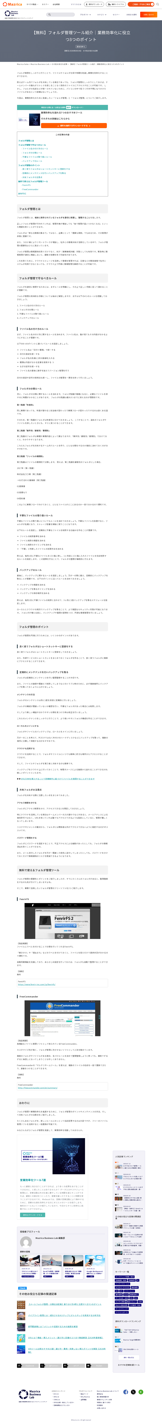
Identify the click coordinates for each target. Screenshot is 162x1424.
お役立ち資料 (131, 14)
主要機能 (84, 1400)
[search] (49, 14)
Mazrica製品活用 (121, 1305)
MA (117, 1291)
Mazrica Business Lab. (40, 64)
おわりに (22, 193)
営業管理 (132, 1280)
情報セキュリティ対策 (104, 1400)
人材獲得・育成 (135, 1305)
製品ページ (84, 1394)
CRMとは (57, 1400)
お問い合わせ (148, 14)
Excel (126, 1295)
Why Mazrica (85, 1397)
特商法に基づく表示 (103, 1402)
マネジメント (129, 1291)
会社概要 (56, 4)
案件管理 (119, 1295)
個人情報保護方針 (103, 1397)
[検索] (157, 4)
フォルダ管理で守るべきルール (32, 144)
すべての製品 (31, 4)
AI (137, 1280)
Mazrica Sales (23, 64)
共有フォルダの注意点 (32, 177)
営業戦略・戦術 (121, 1280)
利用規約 (100, 1405)
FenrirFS (26, 185)
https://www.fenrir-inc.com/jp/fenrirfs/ (36, 984)
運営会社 (100, 1394)
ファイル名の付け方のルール (35, 148)
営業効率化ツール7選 (33, 1180)
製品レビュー (131, 1302)
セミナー (45, 4)
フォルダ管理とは (26, 140)
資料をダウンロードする (32, 1215)
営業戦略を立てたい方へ (62, 1405)
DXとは (56, 1394)
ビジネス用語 (120, 1302)
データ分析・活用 (122, 1298)
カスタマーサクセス (122, 1287)
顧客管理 (135, 1287)
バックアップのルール (32, 161)
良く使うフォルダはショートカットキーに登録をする (46, 168)
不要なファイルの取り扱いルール (37, 156)
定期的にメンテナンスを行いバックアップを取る (44, 173)
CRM (140, 1302)
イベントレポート (122, 1312)
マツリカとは (76, 4)
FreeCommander (30, 189)
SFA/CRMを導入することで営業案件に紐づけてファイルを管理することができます (58, 778)
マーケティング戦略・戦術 (125, 1277)
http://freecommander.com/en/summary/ (38, 1087)
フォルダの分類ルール (32, 152)
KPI (121, 1291)
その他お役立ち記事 (59, 64)
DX (136, 1298)
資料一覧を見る (129, 1357)
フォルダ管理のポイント (29, 165)
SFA (131, 1298)
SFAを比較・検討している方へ (64, 1402)
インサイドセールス (122, 1284)
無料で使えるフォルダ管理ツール (33, 181)
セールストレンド (122, 1309)
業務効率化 (81, 46)
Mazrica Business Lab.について (108, 1391)
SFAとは (56, 1397)
